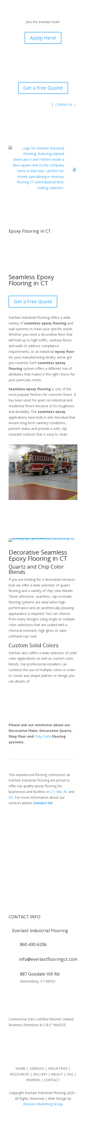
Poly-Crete (43, 736)
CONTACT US (43, 870)
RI (65, 791)
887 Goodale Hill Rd (39, 974)
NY (11, 797)
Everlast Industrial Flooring (40, 930)
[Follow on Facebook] (12, 995)
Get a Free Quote (33, 301)
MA (59, 791)
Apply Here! (43, 38)
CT (52, 791)
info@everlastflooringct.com (48, 959)
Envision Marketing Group (43, 1104)
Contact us (65, 104)
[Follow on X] (31, 995)
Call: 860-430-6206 (30, 104)
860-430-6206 (43, 854)
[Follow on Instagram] (22, 995)
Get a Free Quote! (43, 88)
